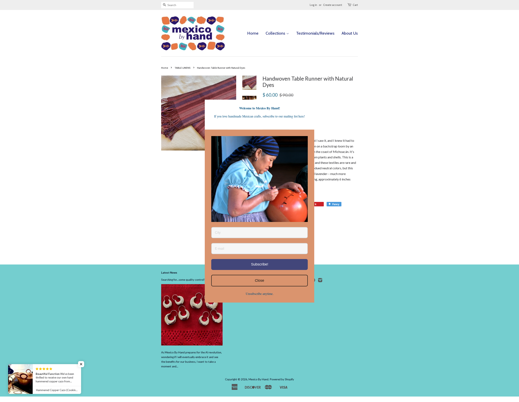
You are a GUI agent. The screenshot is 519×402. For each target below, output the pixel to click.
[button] (81, 364)
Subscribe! (259, 264)
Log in (313, 5)
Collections (276, 33)
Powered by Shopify (282, 379)
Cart (355, 5)
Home (252, 33)
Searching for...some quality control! (183, 279)
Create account (332, 5)
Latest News (169, 272)
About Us (350, 33)
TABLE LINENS (183, 67)
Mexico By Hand (258, 379)
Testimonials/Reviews (315, 33)
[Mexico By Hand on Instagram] (320, 281)
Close (259, 280)
